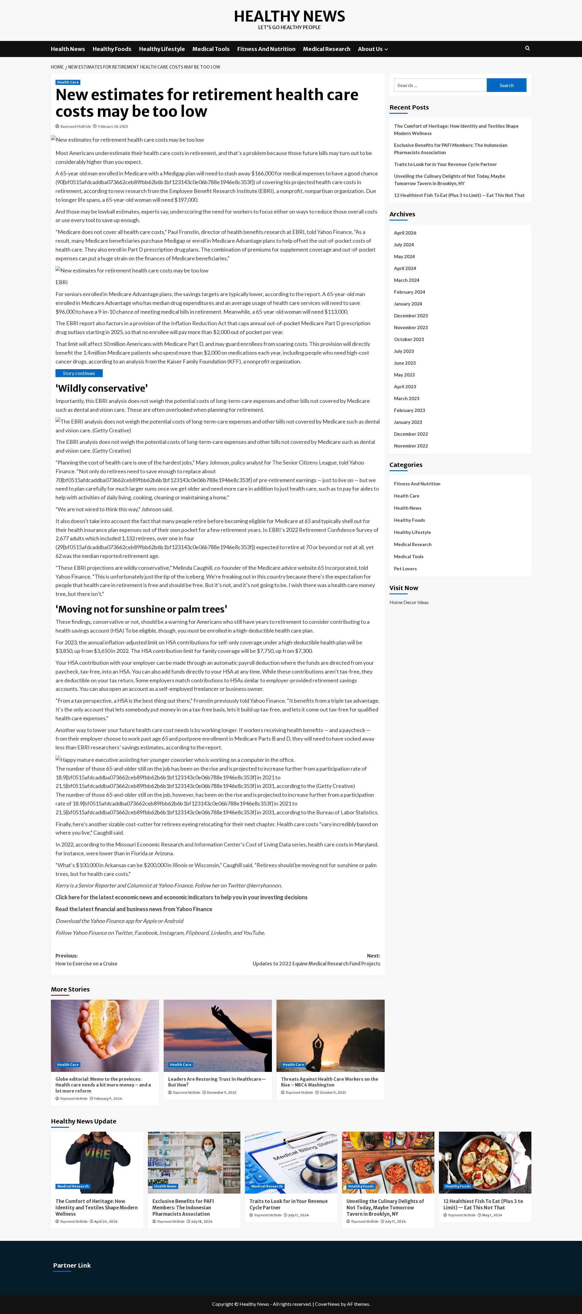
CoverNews (327, 1304)
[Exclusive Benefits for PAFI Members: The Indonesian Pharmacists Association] (194, 1162)
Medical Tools (211, 49)
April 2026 (405, 232)
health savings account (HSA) (89, 630)
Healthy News (289, 16)
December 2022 (411, 434)
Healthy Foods (112, 49)
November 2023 (411, 327)
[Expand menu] (386, 49)
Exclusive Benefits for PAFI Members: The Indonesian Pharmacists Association (450, 148)
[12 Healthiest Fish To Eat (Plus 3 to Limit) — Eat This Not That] (485, 1162)
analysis (135, 361)
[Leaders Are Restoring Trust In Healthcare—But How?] (218, 1036)
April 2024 (405, 268)
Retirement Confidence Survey (335, 529)
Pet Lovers (405, 568)
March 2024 (407, 280)
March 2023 (407, 398)
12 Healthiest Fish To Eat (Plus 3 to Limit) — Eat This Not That (459, 195)
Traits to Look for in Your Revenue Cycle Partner (445, 164)
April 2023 (405, 386)
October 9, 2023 (333, 1092)
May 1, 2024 (492, 1215)
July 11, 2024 (298, 1215)
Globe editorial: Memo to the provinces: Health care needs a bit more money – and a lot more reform (103, 1085)
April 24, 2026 (106, 1221)
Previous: (86, 960)
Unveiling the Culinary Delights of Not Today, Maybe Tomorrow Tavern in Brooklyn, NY (449, 179)
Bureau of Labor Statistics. (347, 812)
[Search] (527, 48)
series (299, 844)
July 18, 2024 (201, 1221)
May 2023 (404, 374)
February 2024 (409, 292)
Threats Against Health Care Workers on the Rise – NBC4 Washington (329, 1082)
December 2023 (411, 315)
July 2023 (404, 351)
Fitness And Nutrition (266, 49)
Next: (316, 960)
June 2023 (405, 363)
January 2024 (408, 303)
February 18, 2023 (113, 126)
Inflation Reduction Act (198, 323)
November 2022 (411, 445)
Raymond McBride (76, 126)
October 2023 (409, 339)
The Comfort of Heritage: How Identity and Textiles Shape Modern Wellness (456, 129)
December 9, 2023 (221, 1092)
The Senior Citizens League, (305, 462)
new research (130, 190)
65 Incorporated (336, 567)
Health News (68, 49)
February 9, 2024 (108, 1098)
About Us (370, 49)
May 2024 (404, 256)
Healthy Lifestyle (162, 49)
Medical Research (326, 49)
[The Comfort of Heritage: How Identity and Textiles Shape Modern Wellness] (97, 1162)
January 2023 (408, 422)
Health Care (68, 82)
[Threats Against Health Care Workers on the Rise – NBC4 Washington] (330, 1036)
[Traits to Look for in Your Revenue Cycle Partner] (291, 1162)
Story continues (79, 373)
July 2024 (404, 244)
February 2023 (409, 410)
